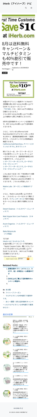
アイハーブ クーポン (13, 292)
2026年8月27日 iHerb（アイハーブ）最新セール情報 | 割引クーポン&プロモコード (20, 368)
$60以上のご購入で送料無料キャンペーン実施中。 (20, 279)
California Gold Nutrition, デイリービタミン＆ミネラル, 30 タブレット (18, 145)
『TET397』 (7, 109)
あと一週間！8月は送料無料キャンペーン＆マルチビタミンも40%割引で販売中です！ (18, 304)
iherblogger (6, 69)
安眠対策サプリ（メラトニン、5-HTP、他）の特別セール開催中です (21, 271)
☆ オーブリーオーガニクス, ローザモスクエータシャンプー (18, 162)
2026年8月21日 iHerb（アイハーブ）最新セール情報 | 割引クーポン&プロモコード (20, 381)
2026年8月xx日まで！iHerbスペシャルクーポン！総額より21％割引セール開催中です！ (20, 342)
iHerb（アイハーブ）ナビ (17, 3)
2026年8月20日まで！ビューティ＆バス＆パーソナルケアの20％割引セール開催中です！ (20, 395)
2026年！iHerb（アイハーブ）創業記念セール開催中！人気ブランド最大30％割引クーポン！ (20, 328)
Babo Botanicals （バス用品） (9, 232)
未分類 (5, 73)
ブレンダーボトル (18, 199)
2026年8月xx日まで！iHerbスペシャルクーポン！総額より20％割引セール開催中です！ (20, 355)
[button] (26, 8)
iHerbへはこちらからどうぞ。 (14, 241)
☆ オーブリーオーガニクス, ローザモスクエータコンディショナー (18, 167)
